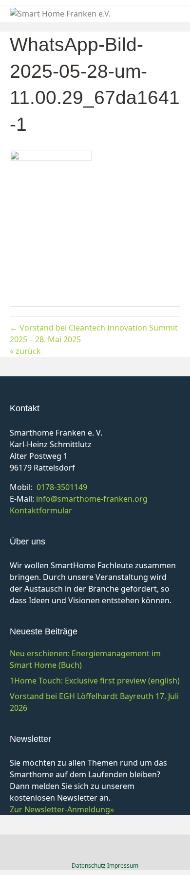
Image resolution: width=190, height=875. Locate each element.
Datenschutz (89, 865)
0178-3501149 (62, 487)
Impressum (122, 865)
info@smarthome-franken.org (92, 498)
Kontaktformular (41, 510)
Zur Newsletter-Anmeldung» (62, 809)
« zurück (25, 351)
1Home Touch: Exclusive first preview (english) (95, 680)
